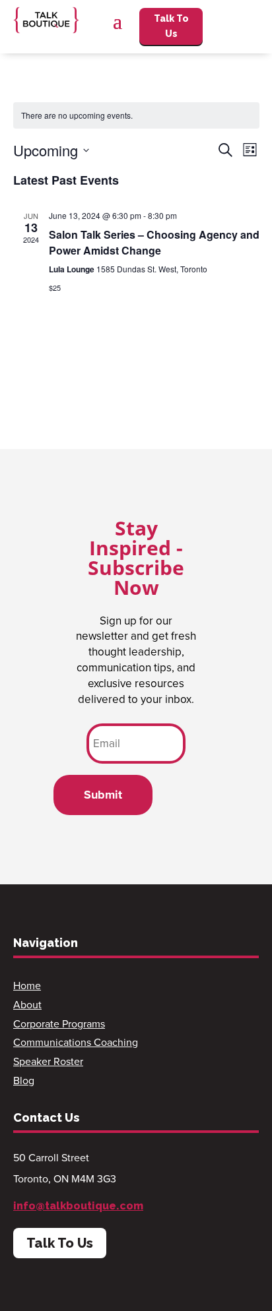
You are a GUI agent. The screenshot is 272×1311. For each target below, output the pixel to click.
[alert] (136, 115)
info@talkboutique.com (78, 1206)
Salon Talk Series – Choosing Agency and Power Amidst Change (154, 242)
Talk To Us (171, 26)
